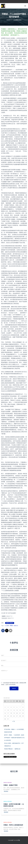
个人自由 (7, 625)
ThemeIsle (15, 840)
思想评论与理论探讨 (8, 782)
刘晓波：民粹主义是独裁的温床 (13, 825)
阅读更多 (6, 791)
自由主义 (16, 625)
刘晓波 (11, 625)
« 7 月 (13, 721)
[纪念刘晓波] (3, 6)
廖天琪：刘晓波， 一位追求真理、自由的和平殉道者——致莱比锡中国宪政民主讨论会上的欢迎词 (14, 737)
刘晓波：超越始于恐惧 (11, 785)
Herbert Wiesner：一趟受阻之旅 (12, 748)
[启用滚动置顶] (25, 841)
